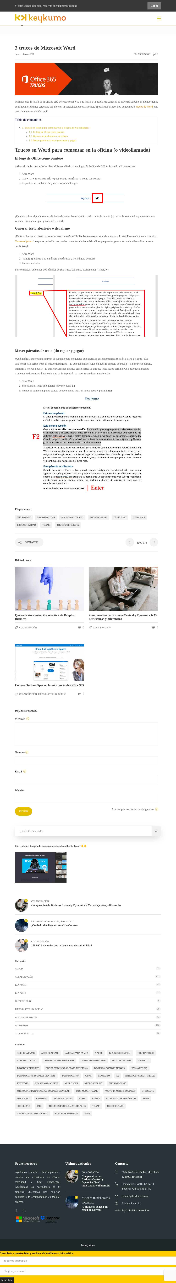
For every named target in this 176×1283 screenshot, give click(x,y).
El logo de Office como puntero (48, 132)
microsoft (24, 517)
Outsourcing (23, 1001)
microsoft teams (72, 517)
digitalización (121, 1060)
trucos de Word (144, 106)
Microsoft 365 (46, 517)
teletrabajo (115, 1106)
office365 (139, 517)
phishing (41, 1098)
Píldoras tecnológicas (52, 694)
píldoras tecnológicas (121, 1098)
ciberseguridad (27, 1060)
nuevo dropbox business (120, 1091)
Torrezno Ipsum (23, 241)
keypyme (22, 1083)
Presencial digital (26, 1017)
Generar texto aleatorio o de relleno (50, 136)
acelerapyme (50, 1053)
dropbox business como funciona (67, 1068)
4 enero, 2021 (28, 54)
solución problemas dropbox (67, 1106)
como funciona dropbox (59, 1060)
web (87, 1113)
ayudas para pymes (76, 1053)
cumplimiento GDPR (93, 1060)
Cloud (19, 968)
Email (19, 771)
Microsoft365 (98, 517)
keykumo (20, 985)
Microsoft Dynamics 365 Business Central (43, 1091)
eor (19, 54)
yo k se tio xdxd (24, 1033)
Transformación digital (32, 1113)
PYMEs (96, 1098)
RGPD (146, 1098)
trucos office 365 (68, 525)
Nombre (20, 752)
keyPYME (20, 993)
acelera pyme (26, 1053)
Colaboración (142, 54)
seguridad (23, 1106)
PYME (82, 1098)
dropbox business (28, 1068)
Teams (46, 525)
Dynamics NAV (70, 1075)
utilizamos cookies (67, 5)
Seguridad (67, 921)
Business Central (120, 1053)
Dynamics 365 (139, 1068)
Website (19, 790)
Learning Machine (46, 1083)
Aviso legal (121, 1210)
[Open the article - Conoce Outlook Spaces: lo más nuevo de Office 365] (32, 659)
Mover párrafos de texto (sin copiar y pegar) (54, 140)
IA (117, 1075)
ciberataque (146, 1053)
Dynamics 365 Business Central (36, 1075)
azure (99, 1053)
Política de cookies (139, 1210)
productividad (26, 525)
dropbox (143, 1060)
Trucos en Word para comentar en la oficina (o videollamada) (57, 127)
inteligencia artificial (140, 1075)
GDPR (88, 1075)
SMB (39, 1106)
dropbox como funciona (109, 1068)
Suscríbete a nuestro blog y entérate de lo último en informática (36, 1253)
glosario (104, 1075)
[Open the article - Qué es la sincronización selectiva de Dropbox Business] (32, 589)
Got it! (154, 5)
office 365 (120, 517)
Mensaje (20, 718)
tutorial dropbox (66, 1113)
